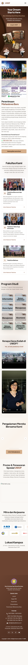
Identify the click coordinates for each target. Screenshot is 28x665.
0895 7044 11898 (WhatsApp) (14, 619)
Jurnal (14, 600)
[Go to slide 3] (15, 96)
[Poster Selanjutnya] (24, 79)
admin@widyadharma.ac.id (15, 626)
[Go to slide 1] (12, 96)
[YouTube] (19, 636)
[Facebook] (15, 636)
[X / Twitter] (12, 636)
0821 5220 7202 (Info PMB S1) (14, 621)
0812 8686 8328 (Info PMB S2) (14, 624)
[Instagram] (9, 636)
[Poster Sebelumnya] (3, 79)
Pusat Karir (14, 605)
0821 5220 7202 (7, 140)
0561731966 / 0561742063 (14, 617)
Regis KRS (14, 602)
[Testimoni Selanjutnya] (25, 440)
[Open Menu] (25, 3)
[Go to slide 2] (13, 96)
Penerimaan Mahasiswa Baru (14, 610)
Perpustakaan (14, 608)
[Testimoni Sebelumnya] (2, 440)
